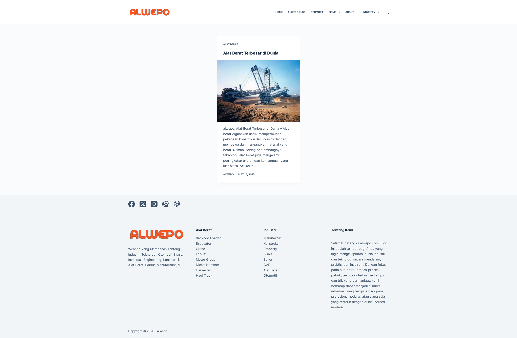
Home (279, 12)
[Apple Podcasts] (176, 204)
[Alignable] (165, 204)
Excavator (203, 243)
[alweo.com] (157, 234)
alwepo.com (369, 243)
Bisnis (332, 12)
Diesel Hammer (207, 265)
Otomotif (317, 12)
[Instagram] (154, 204)
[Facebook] (131, 204)
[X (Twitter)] (143, 204)
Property (270, 249)
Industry (369, 12)
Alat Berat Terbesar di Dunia (250, 53)
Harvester (203, 270)
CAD (267, 265)
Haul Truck (204, 275)
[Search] (387, 12)
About (349, 12)
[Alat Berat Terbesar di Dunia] (258, 91)
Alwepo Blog (297, 12)
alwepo (162, 331)
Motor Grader (206, 259)
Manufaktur (272, 238)
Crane (200, 249)
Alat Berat (230, 44)
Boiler (268, 259)
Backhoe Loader (208, 238)
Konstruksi (271, 243)
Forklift (201, 254)
